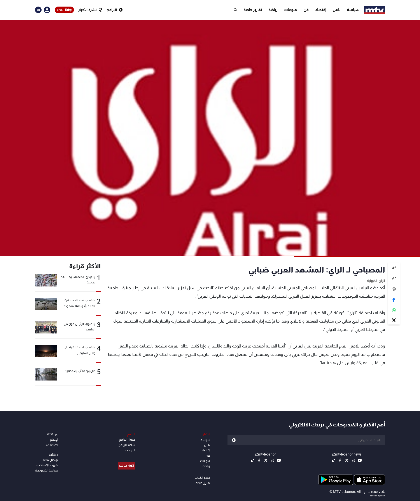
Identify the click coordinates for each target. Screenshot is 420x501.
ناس (336, 9)
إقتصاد (320, 9)
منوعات (290, 9)
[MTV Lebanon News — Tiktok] (333, 460)
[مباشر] (126, 455)
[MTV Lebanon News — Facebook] (340, 460)
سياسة (353, 9)
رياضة (273, 9)
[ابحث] (235, 10)
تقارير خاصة (252, 9)
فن (306, 9)
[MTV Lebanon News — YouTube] (360, 460)
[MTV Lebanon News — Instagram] (353, 460)
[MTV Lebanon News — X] (346, 460)
